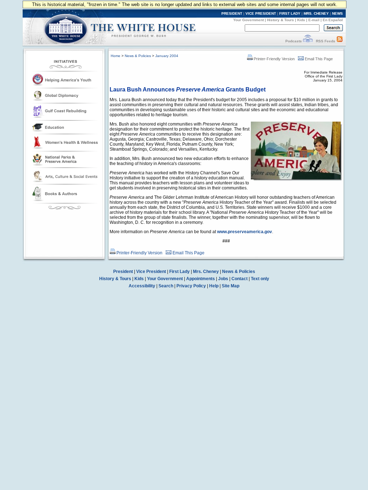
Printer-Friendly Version (274, 59)
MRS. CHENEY (316, 13)
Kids (301, 20)
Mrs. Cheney (206, 271)
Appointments (200, 278)
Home (115, 56)
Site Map (230, 285)
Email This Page (319, 59)
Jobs (223, 278)
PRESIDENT (231, 13)
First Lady (179, 271)
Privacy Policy (191, 285)
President (123, 271)
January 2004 (166, 56)
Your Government (248, 20)
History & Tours (280, 20)
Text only (260, 278)
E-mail (313, 20)
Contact (239, 278)
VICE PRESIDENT (260, 13)
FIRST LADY (289, 13)
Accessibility (142, 285)
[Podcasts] (308, 41)
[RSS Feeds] (339, 41)
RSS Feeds (325, 41)
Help (213, 285)
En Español (333, 20)
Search (165, 285)
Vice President (151, 271)
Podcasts (293, 41)
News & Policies (138, 56)
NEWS (337, 13)
